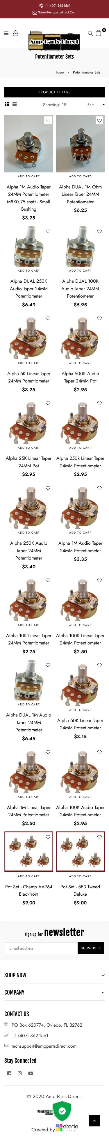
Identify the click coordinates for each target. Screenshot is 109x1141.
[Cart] (98, 32)
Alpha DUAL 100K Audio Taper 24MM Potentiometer (80, 288)
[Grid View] (7, 105)
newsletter (54, 932)
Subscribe (91, 948)
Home (59, 72)
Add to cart (29, 176)
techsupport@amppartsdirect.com (44, 1046)
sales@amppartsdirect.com (56, 12)
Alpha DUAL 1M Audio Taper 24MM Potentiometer (28, 722)
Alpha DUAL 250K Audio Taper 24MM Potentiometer (29, 288)
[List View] (14, 105)
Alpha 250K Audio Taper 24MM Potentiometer (28, 550)
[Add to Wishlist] (48, 120)
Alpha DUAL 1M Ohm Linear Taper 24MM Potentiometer (80, 194)
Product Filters (54, 92)
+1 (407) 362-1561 (56, 5)
